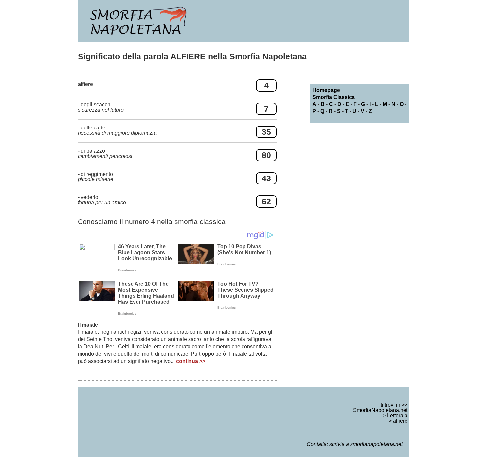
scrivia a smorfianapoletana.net (366, 444)
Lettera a (397, 415)
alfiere (400, 421)
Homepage (326, 90)
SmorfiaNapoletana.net (380, 410)
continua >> (190, 361)
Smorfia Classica (333, 97)
